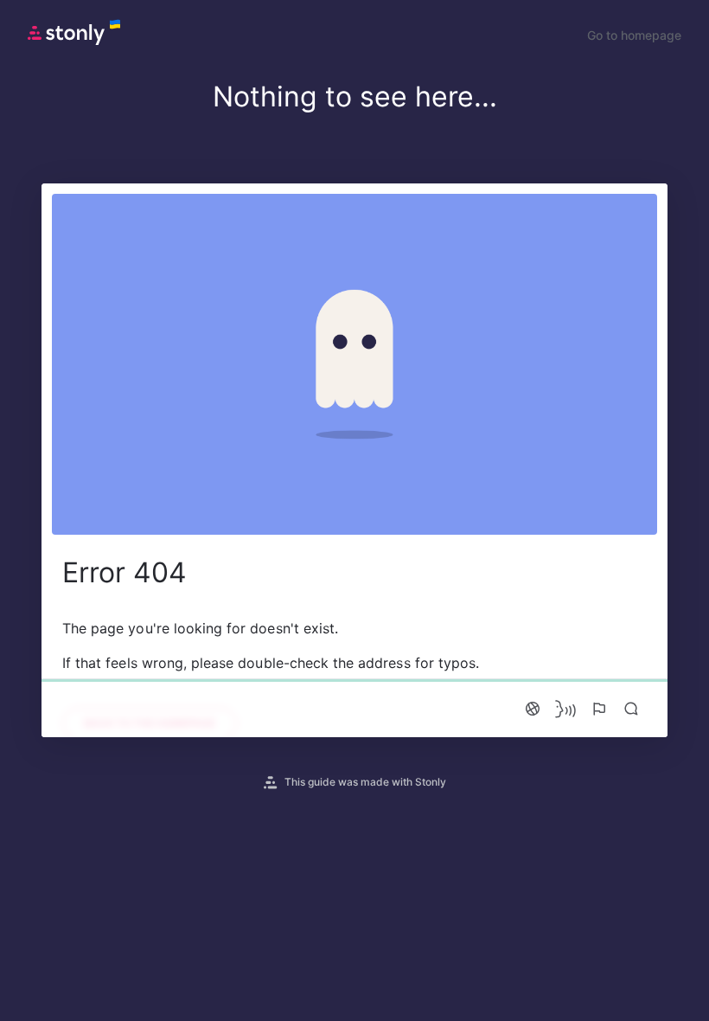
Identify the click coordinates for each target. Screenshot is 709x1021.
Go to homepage (634, 35)
